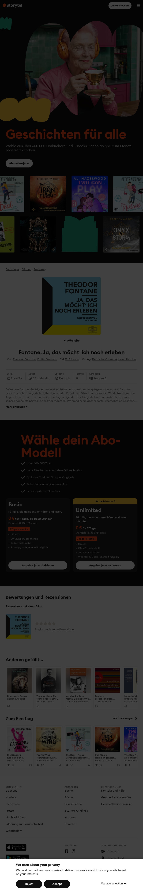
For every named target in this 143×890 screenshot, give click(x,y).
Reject (29, 884)
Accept (57, 884)
